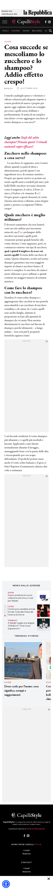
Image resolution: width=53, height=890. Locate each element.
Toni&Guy (12, 606)
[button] (5, 605)
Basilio (8, 88)
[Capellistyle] (26, 22)
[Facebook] (45, 22)
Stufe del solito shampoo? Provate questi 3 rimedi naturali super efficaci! (25, 142)
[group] (5, 30)
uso (21, 232)
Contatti (26, 850)
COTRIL (11, 592)
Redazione (26, 854)
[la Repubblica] (37, 14)
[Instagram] (49, 22)
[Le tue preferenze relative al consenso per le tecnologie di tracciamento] (50, 667)
